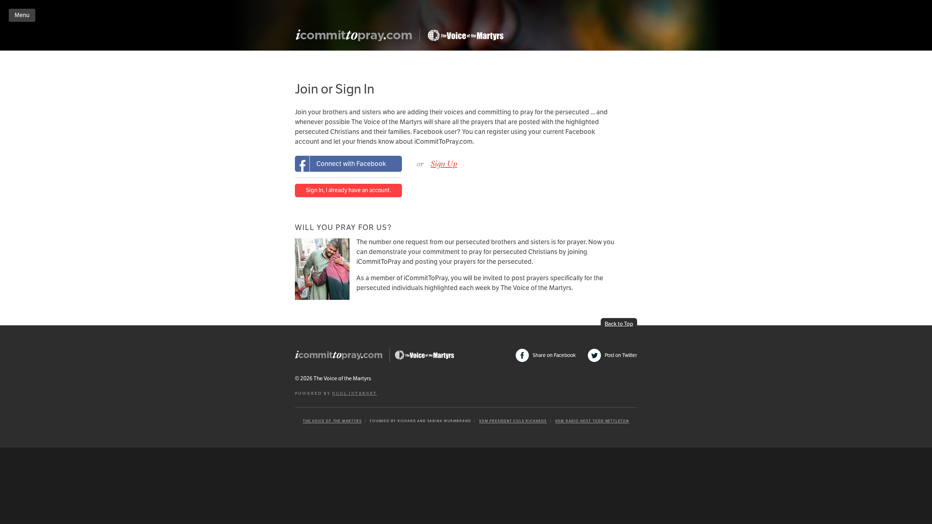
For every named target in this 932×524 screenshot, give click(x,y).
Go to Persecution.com (465, 35)
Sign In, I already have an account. (348, 190)
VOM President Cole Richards (513, 421)
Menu (22, 15)
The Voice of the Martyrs (332, 421)
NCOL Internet (354, 393)
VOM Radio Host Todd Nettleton (592, 421)
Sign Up (444, 163)
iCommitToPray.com (356, 37)
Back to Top (619, 323)
